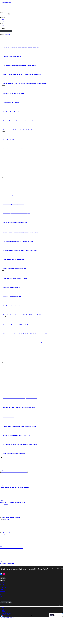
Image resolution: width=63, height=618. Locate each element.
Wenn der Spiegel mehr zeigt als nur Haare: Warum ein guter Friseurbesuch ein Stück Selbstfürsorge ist (21, 120)
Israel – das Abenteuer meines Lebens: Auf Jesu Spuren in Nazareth (15, 222)
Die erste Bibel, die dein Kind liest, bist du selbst (11, 139)
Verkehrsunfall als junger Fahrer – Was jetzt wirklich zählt (13, 204)
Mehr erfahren (3, 578)
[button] (6, 612)
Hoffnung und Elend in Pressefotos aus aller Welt (12, 296)
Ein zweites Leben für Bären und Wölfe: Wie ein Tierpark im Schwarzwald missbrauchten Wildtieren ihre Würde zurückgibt (25, 83)
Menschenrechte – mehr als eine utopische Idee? (11, 287)
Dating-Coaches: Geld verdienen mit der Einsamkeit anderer (14, 453)
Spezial (1, 596)
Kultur (3, 362)
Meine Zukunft (2, 591)
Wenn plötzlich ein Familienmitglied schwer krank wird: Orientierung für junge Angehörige (19, 65)
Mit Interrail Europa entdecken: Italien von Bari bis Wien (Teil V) (14, 487)
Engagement (2, 582)
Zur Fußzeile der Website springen (6, 2)
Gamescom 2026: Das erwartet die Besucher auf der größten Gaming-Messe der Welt (18, 370)
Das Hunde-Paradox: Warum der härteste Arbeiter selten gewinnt (14, 268)
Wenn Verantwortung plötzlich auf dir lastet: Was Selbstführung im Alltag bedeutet (18, 241)
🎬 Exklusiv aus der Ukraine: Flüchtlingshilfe (10, 517)
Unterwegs (3, 177)
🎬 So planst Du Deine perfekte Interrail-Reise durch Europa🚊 (14, 472)
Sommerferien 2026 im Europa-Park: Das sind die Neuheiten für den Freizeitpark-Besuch (19, 407)
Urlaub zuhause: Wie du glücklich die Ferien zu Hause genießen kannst (15, 195)
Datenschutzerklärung (7, 34)
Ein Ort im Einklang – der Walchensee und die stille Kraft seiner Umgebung (16, 213)
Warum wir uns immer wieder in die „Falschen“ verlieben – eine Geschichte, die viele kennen (19, 426)
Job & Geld (4, 316)
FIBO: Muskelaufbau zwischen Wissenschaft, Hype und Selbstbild (15, 389)
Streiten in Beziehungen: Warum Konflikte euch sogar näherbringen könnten (17, 435)
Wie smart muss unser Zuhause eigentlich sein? (11, 102)
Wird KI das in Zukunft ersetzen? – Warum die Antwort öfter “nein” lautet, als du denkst (19, 324)
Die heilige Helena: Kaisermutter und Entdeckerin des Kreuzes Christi (15, 148)
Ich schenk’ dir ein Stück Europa (7, 563)
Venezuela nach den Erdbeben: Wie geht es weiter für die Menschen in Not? (16, 157)
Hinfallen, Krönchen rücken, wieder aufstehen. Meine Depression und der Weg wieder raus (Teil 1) (20, 250)
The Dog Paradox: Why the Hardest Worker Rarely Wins (13, 259)
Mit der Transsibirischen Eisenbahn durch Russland (11, 548)
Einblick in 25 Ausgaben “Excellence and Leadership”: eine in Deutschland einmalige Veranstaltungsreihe (21, 74)
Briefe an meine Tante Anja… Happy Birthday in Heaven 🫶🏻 (14, 93)
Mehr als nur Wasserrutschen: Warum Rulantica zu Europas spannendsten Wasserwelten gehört (20, 398)
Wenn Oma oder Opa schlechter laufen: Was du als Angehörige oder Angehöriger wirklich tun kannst (21, 47)
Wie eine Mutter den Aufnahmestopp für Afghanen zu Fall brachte (15, 278)
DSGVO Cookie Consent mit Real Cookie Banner (7, 617)
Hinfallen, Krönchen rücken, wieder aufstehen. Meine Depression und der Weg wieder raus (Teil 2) (20, 232)
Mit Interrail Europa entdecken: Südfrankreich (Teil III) (12, 502)
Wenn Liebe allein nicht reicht (8, 417)
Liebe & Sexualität (3, 587)
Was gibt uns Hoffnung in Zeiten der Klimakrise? (12, 56)
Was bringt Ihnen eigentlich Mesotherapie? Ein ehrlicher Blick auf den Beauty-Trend (18, 129)
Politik (3, 270)
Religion (3, 131)
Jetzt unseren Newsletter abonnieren (6, 602)
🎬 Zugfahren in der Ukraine (6, 532)
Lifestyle (3, 85)
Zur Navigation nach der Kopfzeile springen (8, 1)
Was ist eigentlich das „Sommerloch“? (10, 351)
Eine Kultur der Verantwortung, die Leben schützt (12, 305)
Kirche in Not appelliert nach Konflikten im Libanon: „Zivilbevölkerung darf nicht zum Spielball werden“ (22, 314)
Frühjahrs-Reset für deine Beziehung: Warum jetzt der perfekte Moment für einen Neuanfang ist (20, 444)
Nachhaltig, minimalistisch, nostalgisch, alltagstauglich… (13, 111)
